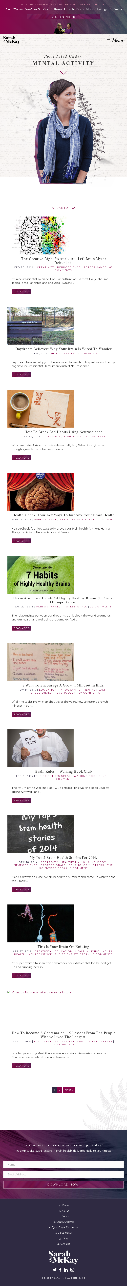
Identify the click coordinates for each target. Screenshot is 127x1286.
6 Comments (88, 353)
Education (73, 436)
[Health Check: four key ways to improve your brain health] (63, 492)
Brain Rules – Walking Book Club (63, 771)
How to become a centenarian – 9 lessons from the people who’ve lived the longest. (63, 1035)
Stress (98, 865)
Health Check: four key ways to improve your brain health (63, 515)
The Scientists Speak (77, 519)
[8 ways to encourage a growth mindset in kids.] (63, 662)
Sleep (93, 1041)
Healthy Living (73, 862)
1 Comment (106, 519)
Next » (69, 1090)
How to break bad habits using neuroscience (63, 432)
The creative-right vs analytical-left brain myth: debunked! (63, 261)
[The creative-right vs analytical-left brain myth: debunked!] (63, 235)
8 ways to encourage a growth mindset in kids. (63, 685)
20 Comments (101, 606)
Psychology (65, 692)
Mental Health (63, 353)
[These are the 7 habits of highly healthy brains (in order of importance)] (63, 575)
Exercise (51, 1041)
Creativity (45, 267)
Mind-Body (97, 862)
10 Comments (63, 1044)
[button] (21, 291)
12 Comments (95, 436)
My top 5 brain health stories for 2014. (63, 857)
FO (83, 1278)
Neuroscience (69, 267)
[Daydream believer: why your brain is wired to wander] (63, 326)
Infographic (70, 689)
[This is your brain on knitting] (63, 923)
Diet (37, 1041)
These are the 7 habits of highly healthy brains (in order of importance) (63, 600)
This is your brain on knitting (63, 947)
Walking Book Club (90, 776)
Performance (95, 267)
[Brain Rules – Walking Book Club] (63, 748)
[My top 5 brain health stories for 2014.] (63, 834)
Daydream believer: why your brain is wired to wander (63, 349)
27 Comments (89, 692)
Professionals (74, 606)
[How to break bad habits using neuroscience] (63, 409)
